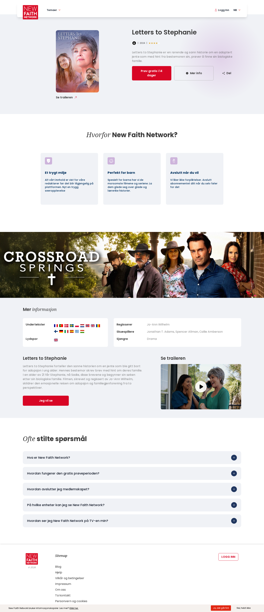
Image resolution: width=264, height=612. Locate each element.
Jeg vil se (46, 401)
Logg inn (228, 557)
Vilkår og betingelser (69, 578)
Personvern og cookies (71, 601)
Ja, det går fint (221, 607)
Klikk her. (74, 608)
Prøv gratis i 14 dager (151, 73)
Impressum (63, 584)
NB (235, 10)
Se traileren (64, 97)
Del (228, 73)
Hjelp (58, 572)
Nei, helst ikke (244, 607)
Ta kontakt (63, 595)
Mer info (196, 73)
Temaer (52, 10)
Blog (58, 567)
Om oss (60, 590)
